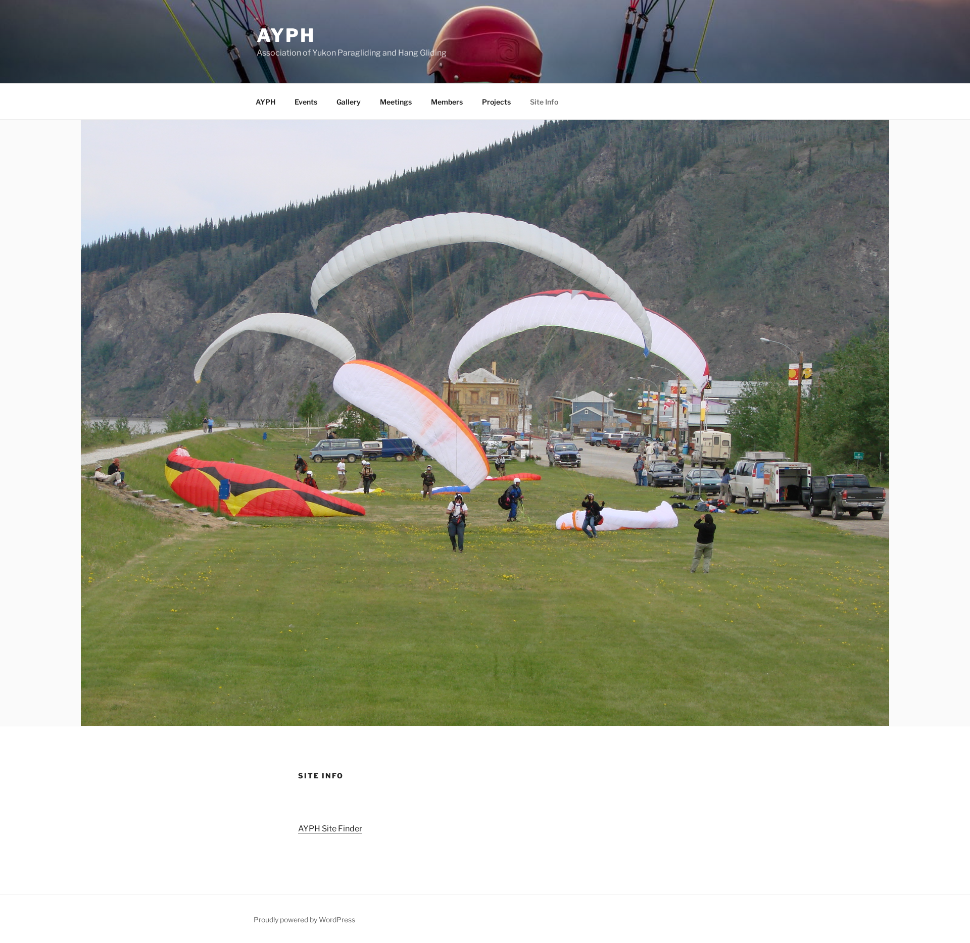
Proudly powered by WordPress (304, 919)
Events (306, 101)
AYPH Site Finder (330, 828)
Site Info (544, 101)
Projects (496, 101)
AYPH (286, 35)
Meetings (396, 101)
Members (447, 101)
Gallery (348, 101)
